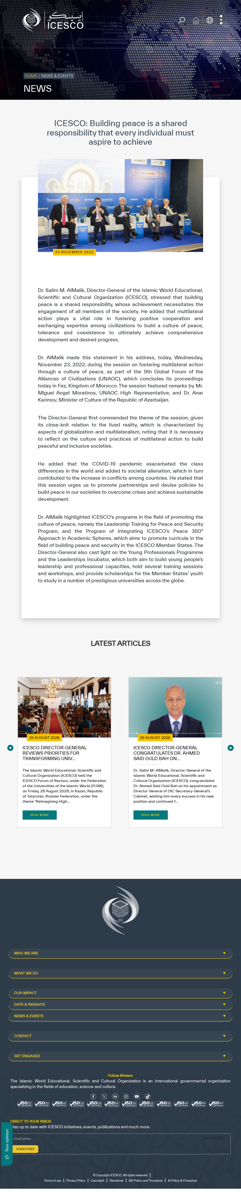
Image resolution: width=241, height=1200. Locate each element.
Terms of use (52, 1180)
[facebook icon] (93, 1096)
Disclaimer (116, 1180)
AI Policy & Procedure (182, 1180)
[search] (181, 20)
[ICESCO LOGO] (120, 912)
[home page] (55, 19)
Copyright (97, 1180)
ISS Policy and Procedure (146, 1180)
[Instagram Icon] (126, 1096)
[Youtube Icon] (137, 1096)
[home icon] (196, 19)
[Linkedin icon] (115, 1096)
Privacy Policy (75, 1180)
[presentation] (10, 748)
